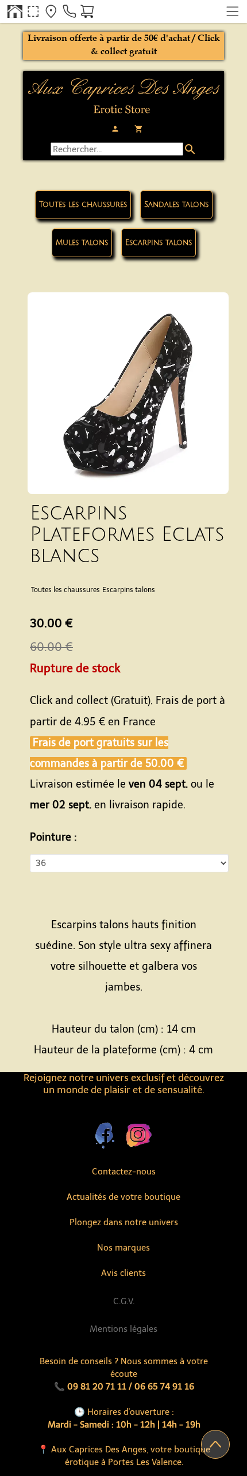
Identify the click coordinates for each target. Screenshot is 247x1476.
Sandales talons (176, 205)
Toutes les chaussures (83, 205)
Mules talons (82, 243)
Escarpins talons (158, 243)
